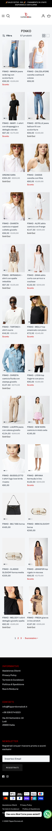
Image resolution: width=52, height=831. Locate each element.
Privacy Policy (9, 675)
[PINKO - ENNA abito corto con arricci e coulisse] (38, 258)
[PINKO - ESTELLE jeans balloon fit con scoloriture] (38, 106)
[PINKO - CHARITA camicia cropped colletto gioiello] (13, 206)
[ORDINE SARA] (13, 158)
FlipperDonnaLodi (16, 821)
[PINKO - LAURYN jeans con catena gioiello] (13, 410)
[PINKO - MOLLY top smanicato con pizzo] (38, 310)
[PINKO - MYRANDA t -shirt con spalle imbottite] (13, 258)
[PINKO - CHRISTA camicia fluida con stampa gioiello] (13, 358)
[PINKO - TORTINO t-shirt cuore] (13, 310)
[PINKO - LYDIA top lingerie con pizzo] (38, 358)
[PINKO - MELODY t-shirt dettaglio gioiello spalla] (13, 600)
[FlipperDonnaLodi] (26, 16)
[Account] (42, 16)
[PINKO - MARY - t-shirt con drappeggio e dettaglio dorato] (13, 106)
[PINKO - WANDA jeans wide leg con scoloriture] (13, 54)
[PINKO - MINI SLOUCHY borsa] (38, 507)
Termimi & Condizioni (13, 680)
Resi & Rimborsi (10, 689)
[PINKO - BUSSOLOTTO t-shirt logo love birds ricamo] (13, 458)
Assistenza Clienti (11, 670)
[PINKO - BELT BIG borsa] (13, 507)
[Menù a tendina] (3, 16)
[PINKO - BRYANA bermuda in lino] (38, 458)
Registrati (12, 768)
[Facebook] (3, 776)
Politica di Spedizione (13, 684)
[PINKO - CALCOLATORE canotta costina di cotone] (38, 54)
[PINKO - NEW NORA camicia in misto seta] (38, 410)
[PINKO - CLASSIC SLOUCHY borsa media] (13, 552)
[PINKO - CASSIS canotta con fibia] (38, 158)
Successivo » (31, 638)
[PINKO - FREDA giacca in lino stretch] (38, 600)
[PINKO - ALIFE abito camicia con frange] (38, 206)
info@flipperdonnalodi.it (14, 706)
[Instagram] (7, 776)
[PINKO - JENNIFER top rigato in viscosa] (38, 552)
